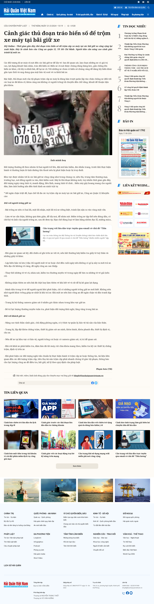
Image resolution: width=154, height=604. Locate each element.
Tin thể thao (127, 542)
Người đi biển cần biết (101, 546)
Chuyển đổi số (98, 550)
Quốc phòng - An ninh (64, 14)
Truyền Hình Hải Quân (136, 7)
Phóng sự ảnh (39, 550)
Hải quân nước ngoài (130, 521)
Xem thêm (77, 466)
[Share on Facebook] (92, 383)
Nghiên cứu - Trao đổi (104, 534)
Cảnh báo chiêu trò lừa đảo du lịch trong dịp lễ (20, 423)
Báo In (119, 7)
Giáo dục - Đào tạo (100, 538)
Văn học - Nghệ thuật (131, 538)
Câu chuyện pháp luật (15, 26)
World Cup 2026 (129, 554)
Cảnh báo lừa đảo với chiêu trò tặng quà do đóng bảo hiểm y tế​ (95, 423)
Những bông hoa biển (71, 538)
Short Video (38, 558)
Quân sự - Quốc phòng (42, 517)
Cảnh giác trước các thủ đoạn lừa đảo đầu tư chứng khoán (56, 423)
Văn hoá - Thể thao (133, 534)
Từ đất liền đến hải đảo (101, 525)
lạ (92, 263)
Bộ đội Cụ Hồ (9, 521)
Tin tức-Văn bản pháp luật (13, 538)
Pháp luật (125, 14)
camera (27, 302)
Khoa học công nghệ (101, 542)
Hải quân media (39, 554)
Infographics (38, 542)
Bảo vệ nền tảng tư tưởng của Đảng (17, 525)
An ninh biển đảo (40, 525)
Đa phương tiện (138, 14)
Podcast (37, 546)
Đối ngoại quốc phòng (131, 517)
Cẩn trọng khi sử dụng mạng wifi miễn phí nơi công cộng (93, 454)
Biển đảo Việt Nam (130, 550)
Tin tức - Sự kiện (10, 517)
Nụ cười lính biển (129, 546)
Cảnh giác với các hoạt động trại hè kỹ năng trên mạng (57, 454)
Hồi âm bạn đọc (69, 542)
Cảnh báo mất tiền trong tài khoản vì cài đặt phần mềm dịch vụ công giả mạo (20, 456)
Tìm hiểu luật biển (10, 542)
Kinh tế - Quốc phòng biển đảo (104, 521)
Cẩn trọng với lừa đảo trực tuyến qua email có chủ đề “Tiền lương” (131, 454)
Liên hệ (27, 2)
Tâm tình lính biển (73, 534)
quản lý (74, 322)
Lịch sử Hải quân (12, 565)
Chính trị (50, 14)
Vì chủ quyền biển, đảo (84, 14)
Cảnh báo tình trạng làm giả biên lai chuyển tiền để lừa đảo (133, 423)
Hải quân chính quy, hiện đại (44, 521)
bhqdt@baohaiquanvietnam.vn (88, 375)
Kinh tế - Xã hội (102, 14)
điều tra (33, 362)
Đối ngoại (114, 14)
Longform (37, 538)
